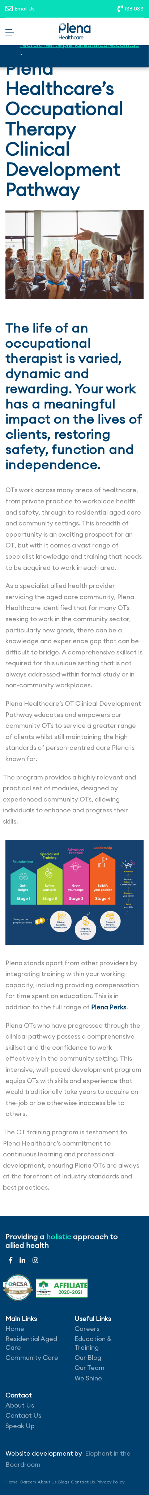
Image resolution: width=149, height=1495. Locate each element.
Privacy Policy (111, 1482)
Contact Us (23, 1415)
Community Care (31, 1357)
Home (14, 1328)
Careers (86, 1328)
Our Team (89, 1367)
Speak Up (20, 1426)
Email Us (24, 8)
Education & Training (93, 1343)
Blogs (63, 1482)
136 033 (134, 8)
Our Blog (87, 1357)
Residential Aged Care (31, 1343)
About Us (19, 1405)
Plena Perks (108, 1007)
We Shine (88, 1378)
